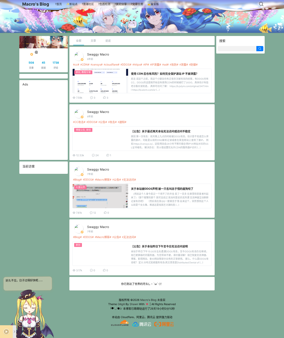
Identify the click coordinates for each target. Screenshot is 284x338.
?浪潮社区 (88, 4)
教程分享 (86, 72)
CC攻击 (79, 122)
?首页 (58, 4)
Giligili (121, 304)
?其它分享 (121, 4)
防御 (193, 64)
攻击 (112, 122)
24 (97, 155)
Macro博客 (103, 179)
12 (94, 212)
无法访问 (128, 179)
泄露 (183, 64)
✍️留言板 (153, 4)
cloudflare (111, 64)
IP (146, 64)
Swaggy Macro (98, 54)
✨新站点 (71, 4)
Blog (77, 179)
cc (75, 64)
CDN (85, 64)
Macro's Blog (35, 4)
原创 (78, 72)
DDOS (126, 64)
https (137, 64)
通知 (122, 122)
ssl (165, 64)
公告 (102, 122)
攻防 (174, 64)
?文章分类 (137, 4)
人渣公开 (80, 187)
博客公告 (80, 129)
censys (96, 64)
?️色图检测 (104, 4)
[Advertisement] (43, 123)
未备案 (161, 299)
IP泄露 (155, 64)
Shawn (134, 304)
